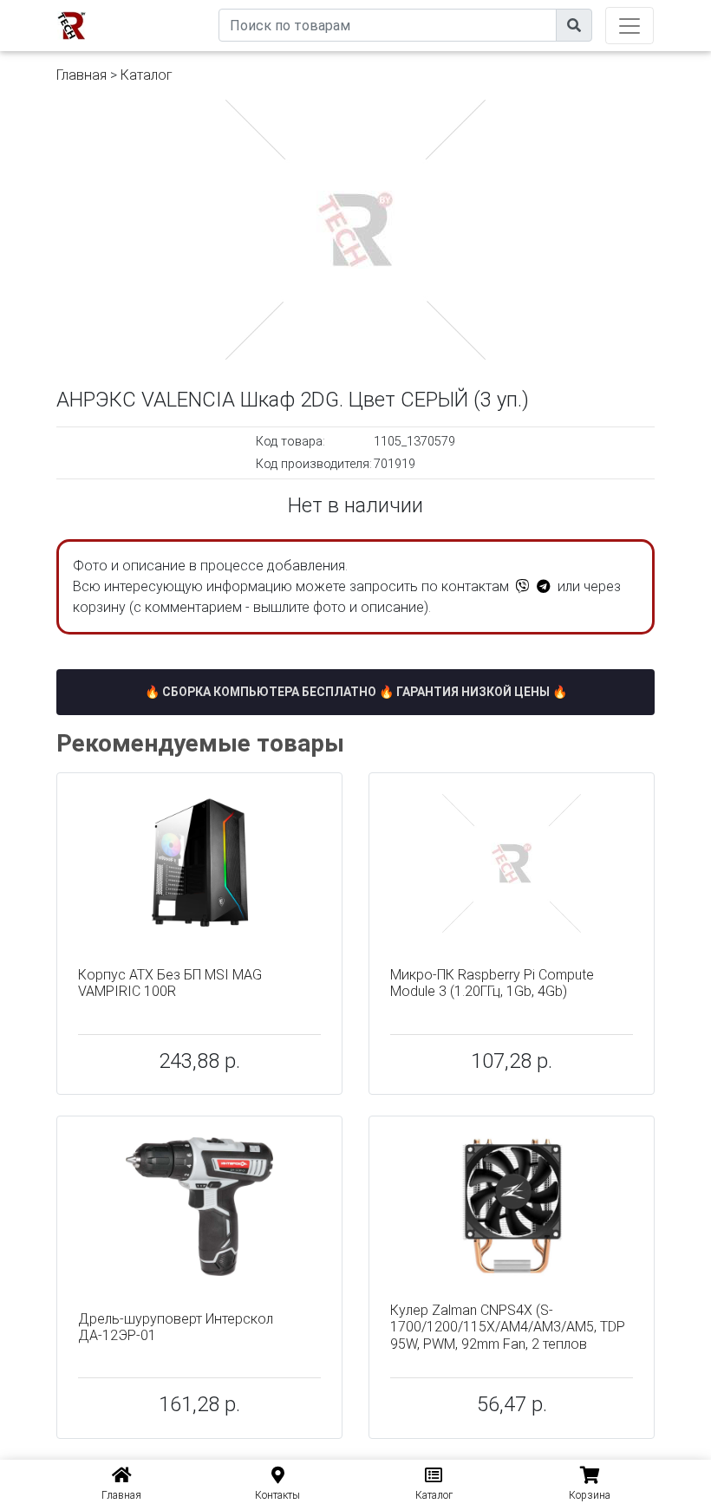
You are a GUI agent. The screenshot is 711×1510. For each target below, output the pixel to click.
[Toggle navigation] (629, 25)
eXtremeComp (179, 6)
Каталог (147, 75)
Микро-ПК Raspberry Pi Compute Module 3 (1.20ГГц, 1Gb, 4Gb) (492, 983)
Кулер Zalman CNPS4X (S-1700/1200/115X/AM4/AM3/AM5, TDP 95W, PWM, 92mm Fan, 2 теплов (507, 1326)
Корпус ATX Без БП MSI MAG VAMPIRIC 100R (170, 983)
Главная (81, 75)
